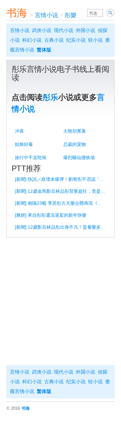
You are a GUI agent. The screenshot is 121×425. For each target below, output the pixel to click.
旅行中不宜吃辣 (30, 157)
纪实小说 (76, 40)
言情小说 (46, 15)
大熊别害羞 (74, 131)
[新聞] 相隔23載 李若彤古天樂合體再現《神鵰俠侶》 (61, 203)
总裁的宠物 (74, 144)
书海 (16, 13)
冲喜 (19, 131)
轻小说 (95, 40)
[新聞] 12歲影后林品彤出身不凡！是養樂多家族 (61, 227)
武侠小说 (41, 30)
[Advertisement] (60, 301)
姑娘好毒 (24, 144)
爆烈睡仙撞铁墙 (79, 157)
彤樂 (70, 15)
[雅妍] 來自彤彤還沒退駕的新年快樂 (50, 215)
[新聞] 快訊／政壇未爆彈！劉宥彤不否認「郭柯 (61, 179)
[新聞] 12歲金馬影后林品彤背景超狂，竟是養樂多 (61, 191)
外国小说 (85, 30)
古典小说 (54, 40)
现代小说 (63, 30)
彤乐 (50, 97)
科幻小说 (32, 40)
